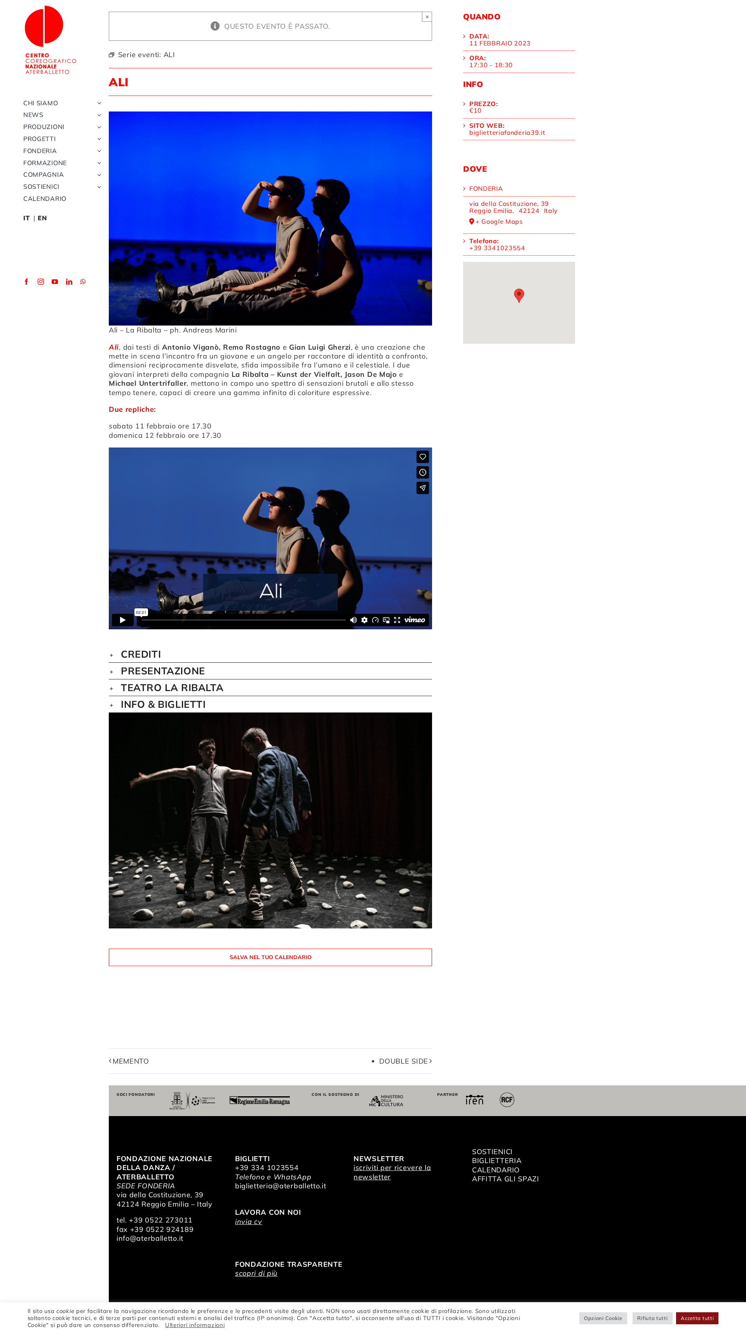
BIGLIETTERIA (496, 1160)
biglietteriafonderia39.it (507, 132)
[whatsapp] (83, 282)
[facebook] (26, 282)
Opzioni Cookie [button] (603, 1318)
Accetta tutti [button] (697, 1318)
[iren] (474, 1098)
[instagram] (41, 282)
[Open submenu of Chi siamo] (97, 103)
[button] (270, 654)
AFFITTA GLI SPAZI (505, 1178)
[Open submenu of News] (97, 115)
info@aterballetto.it (150, 1238)
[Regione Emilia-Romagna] (260, 1099)
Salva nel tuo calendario (271, 957)
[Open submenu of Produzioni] (97, 127)
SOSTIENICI (492, 1151)
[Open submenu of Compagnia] (97, 175)
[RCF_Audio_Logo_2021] (507, 1095)
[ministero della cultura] (386, 1098)
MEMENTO (131, 1061)
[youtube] (55, 282)
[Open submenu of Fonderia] (97, 151)
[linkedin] (69, 282)
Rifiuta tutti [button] (652, 1318)
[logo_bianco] (50, 7)
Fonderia (486, 188)
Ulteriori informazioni (195, 1325)
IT (26, 218)
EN (42, 218)
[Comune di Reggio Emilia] (191, 1095)
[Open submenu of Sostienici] (97, 187)
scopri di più (256, 1273)
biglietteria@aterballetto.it (280, 1185)
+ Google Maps (499, 221)
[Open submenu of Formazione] (97, 163)
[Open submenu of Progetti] (97, 139)
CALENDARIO (496, 1169)
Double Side (403, 1061)
